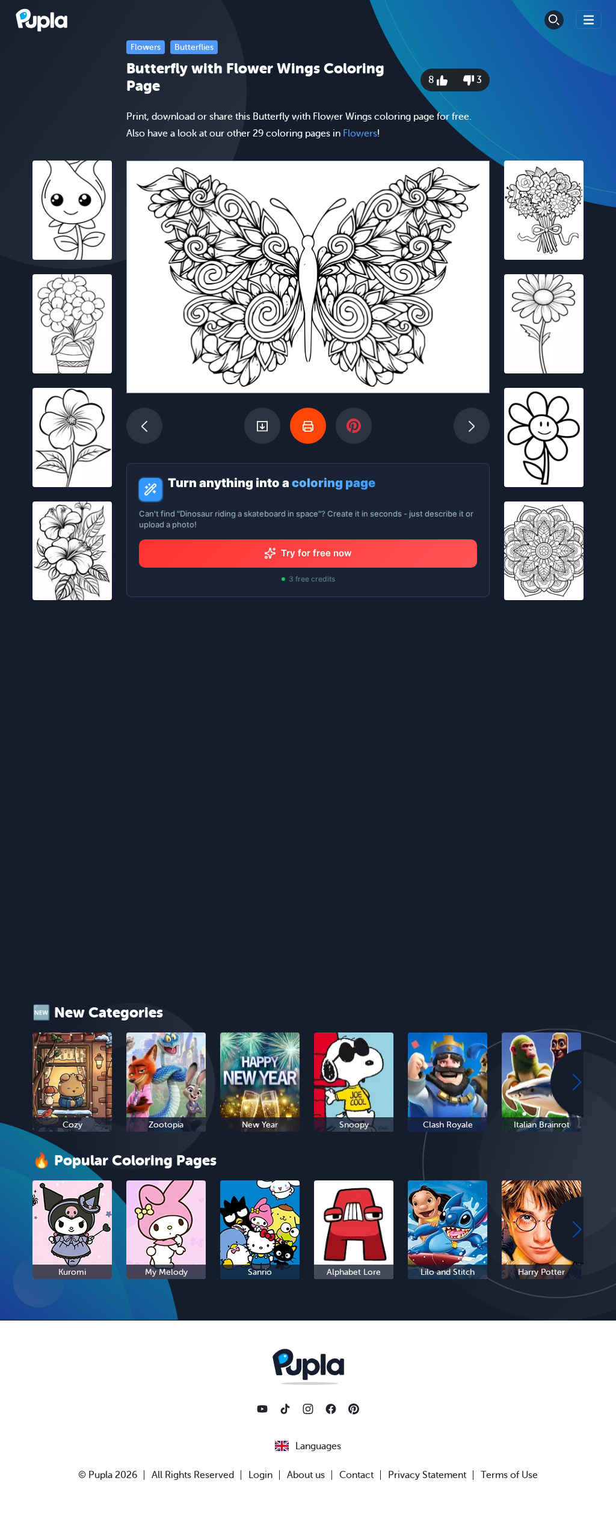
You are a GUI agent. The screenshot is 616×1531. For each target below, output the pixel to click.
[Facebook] (330, 1409)
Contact (356, 1475)
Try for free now (316, 553)
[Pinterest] (353, 1409)
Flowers (146, 47)
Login (260, 1475)
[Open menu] (589, 19)
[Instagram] (308, 1409)
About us (306, 1475)
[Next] (472, 426)
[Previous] (144, 426)
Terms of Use (509, 1475)
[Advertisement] (72, 795)
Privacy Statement (427, 1475)
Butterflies (194, 47)
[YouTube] (262, 1409)
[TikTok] (285, 1409)
